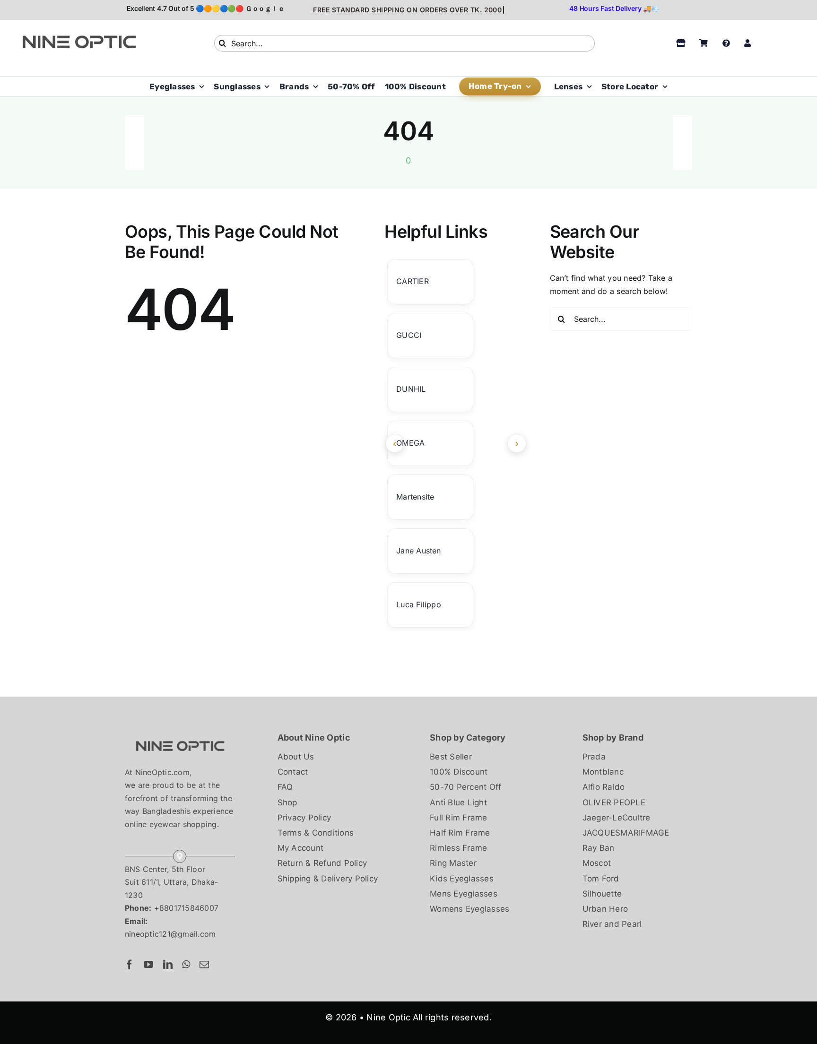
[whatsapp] (186, 964)
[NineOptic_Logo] (180, 734)
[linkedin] (168, 964)
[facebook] (129, 964)
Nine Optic (388, 1017)
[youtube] (148, 964)
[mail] (204, 964)
